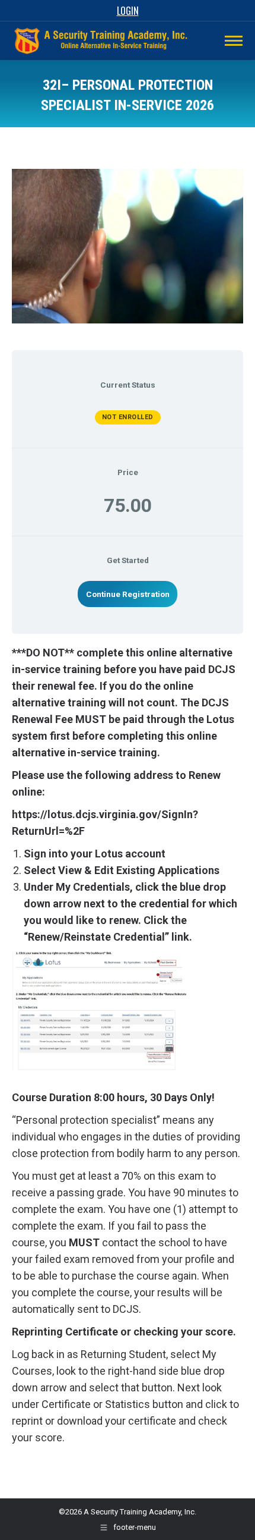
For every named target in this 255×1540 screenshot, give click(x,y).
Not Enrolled (128, 417)
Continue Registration (128, 594)
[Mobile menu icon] (233, 40)
